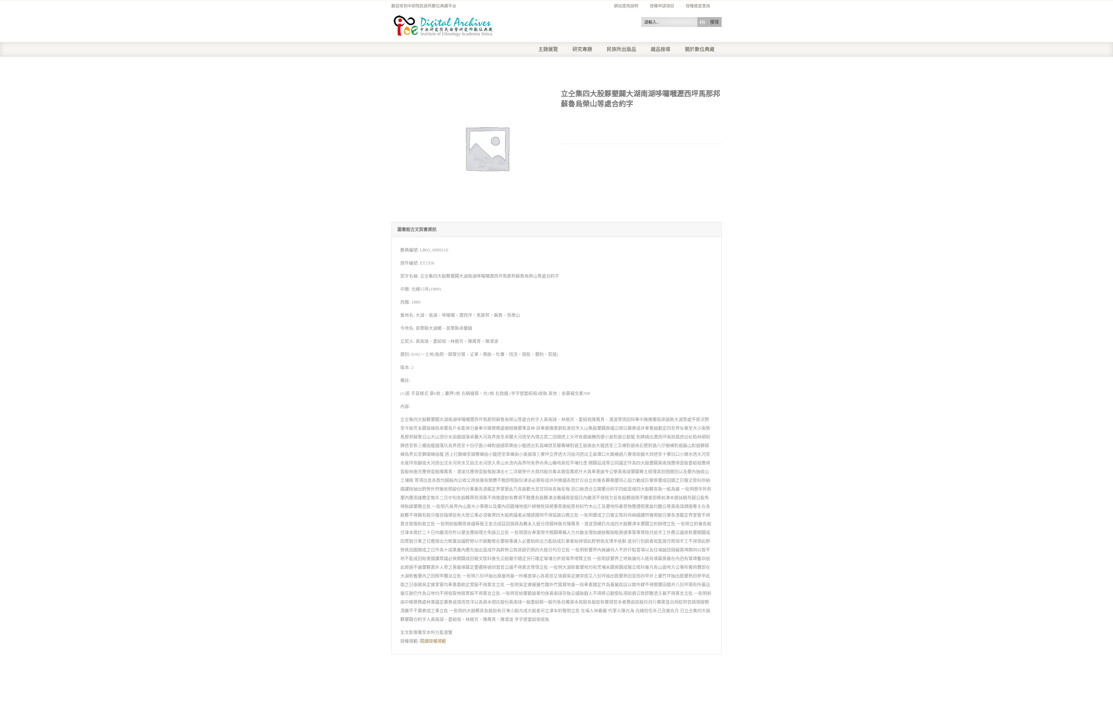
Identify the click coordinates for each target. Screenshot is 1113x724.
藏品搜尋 (660, 49)
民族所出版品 (621, 49)
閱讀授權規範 (433, 641)
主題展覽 (548, 49)
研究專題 (582, 49)
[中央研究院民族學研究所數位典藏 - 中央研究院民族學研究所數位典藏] (443, 25)
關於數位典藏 (699, 49)
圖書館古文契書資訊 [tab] (417, 229)
